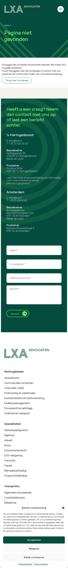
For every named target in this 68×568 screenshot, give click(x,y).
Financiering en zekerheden (20, 393)
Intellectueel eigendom (17, 403)
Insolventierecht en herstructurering (24, 398)
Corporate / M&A (14, 388)
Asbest (8, 440)
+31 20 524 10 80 (18, 200)
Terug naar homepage (16, 80)
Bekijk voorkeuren (34, 557)
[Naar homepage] (22, 9)
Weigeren (34, 548)
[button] (63, 507)
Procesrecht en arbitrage (18, 408)
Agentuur (9, 435)
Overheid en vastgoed (17, 413)
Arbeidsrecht (11, 377)
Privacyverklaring (41, 564)
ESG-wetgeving (13, 455)
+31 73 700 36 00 (18, 143)
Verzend (15, 314)
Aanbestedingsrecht (16, 430)
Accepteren (34, 539)
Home (6, 25)
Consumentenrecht (15, 450)
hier (15, 177)
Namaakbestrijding (15, 470)
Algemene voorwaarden (18, 492)
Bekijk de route (15, 158)
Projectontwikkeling (15, 475)
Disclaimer (10, 502)
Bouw (7, 445)
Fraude (8, 465)
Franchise (9, 460)
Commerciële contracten (18, 383)
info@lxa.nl (15, 140)
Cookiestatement (25, 564)
